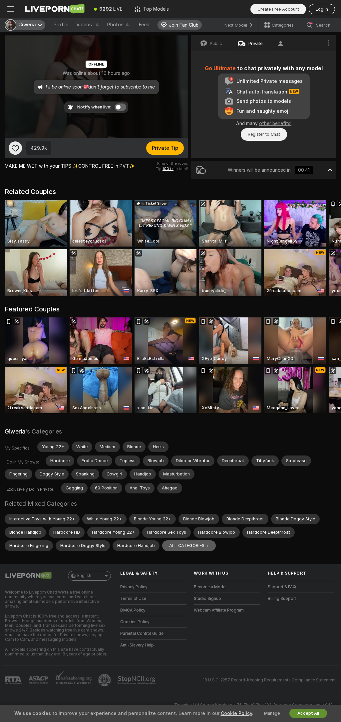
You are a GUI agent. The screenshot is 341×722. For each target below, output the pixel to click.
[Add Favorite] (15, 148)
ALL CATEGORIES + (189, 545)
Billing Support (282, 598)
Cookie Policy (236, 713)
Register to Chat (264, 134)
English (84, 575)
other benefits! (275, 123)
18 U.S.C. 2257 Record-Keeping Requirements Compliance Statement (269, 680)
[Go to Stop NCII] (137, 680)
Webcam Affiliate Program (219, 610)
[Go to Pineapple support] (105, 680)
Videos (87, 25)
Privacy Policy (134, 587)
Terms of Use (133, 598)
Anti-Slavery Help (137, 645)
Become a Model (210, 587)
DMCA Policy (133, 610)
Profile (60, 25)
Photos (119, 25)
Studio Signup (207, 598)
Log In (322, 9)
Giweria (15, 431)
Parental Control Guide (142, 633)
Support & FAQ (282, 587)
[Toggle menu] (10, 9)
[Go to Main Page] (54, 9)
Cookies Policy (135, 622)
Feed (144, 25)
